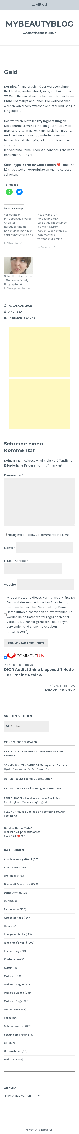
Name (9, 548)
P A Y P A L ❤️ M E (14, 836)
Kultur (8, 967)
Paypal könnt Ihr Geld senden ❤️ (36, 165)
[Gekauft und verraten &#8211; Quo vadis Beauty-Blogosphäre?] (19, 265)
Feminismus (11, 909)
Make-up (9, 976)
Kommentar (14, 475)
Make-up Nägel (13, 1001)
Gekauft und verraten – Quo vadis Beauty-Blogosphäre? (18, 280)
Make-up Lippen (14, 992)
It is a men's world (15, 942)
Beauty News (12, 867)
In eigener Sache (22, 317)
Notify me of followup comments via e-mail (39, 535)
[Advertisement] (39, 352)
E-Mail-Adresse (16, 561)
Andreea (15, 311)
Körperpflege (12, 951)
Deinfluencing (13, 892)
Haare (8, 926)
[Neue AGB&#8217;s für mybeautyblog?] (54, 233)
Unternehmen (12, 1051)
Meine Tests (11, 1009)
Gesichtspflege (13, 917)
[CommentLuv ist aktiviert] (25, 658)
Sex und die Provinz (16, 1034)
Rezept (8, 1017)
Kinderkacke (12, 959)
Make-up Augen (14, 984)
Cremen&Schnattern (17, 884)
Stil (6, 1042)
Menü (41, 5)
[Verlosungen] (21, 231)
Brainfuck (10, 875)
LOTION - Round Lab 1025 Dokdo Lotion (28, 778)
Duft (7, 900)
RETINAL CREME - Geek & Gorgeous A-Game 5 (32, 788)
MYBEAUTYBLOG (40, 24)
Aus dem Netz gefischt (18, 859)
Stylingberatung (49, 121)
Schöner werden (14, 1026)
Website (10, 584)
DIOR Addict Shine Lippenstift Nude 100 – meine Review (39, 670)
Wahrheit (10, 1059)
